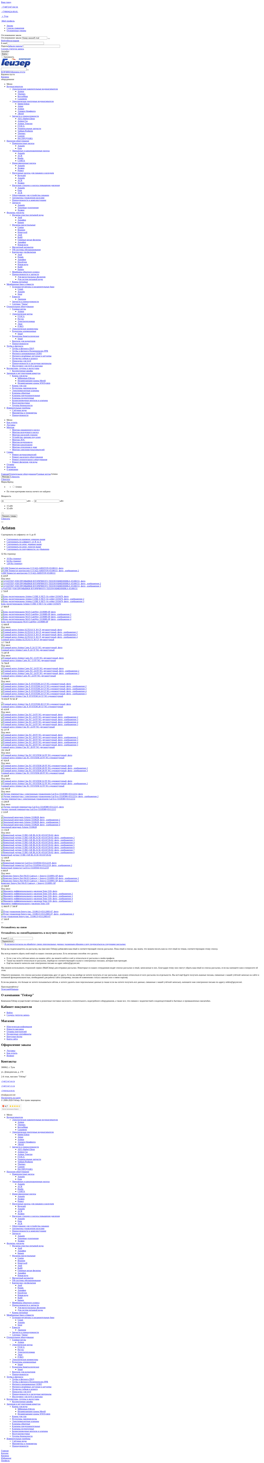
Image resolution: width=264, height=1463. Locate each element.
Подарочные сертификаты (19, 1034)
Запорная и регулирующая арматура (23, 373)
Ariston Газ (23, 121)
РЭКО (21, 326)
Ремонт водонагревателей (24, 454)
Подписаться (7, 941)
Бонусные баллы (14, 1036)
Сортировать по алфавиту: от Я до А (24, 542)
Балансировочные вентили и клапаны (30, 400)
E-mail (4, 43)
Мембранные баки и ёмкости (20, 284)
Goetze (21, 227)
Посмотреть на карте (11, 1098)
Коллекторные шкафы (22, 371)
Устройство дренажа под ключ (26, 437)
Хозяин (21, 168)
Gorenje (21, 136)
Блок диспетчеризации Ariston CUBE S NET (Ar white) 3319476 (31, 604)
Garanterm (22, 99)
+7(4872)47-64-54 (9, 7)
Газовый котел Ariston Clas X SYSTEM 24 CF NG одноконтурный (32, 696)
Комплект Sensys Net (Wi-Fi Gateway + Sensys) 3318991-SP (28, 883)
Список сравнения (15, 28)
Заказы (10, 25)
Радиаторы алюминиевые (24, 331)
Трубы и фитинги (15, 346)
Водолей (22, 175)
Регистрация (13, 40)
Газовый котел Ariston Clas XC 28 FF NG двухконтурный (28, 747)
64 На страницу (14, 561)
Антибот (5, 51)
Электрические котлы (22, 314)
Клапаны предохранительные (26, 395)
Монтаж (10, 427)
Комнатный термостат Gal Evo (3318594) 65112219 (25, 868)
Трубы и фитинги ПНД (23, 348)
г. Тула (4, 16)
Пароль (4, 46)
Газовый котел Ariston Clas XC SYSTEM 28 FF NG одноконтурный (32, 773)
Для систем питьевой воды (30, 279)
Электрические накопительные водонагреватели (35, 89)
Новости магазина (15, 1029)
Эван (20, 324)
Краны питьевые (20, 282)
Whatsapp (14, 989)
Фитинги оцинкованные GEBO (27, 353)
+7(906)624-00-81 (9, 11)
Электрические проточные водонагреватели (33, 101)
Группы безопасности (22, 405)
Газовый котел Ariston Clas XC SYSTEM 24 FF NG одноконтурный (32, 757)
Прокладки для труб (21, 361)
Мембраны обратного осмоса (25, 272)
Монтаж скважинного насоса (26, 430)
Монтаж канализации (22, 444)
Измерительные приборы (18, 408)
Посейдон (22, 262)
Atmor (20, 106)
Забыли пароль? (15, 46)
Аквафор (22, 220)
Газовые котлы (19, 309)
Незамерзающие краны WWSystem (34, 383)
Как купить (12, 422)
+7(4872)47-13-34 (8, 1086)
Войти (4, 40)
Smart (20, 334)
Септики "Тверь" (20, 304)
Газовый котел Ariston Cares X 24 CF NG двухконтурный (28, 650)
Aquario (21, 146)
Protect (21, 170)
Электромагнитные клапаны (25, 390)
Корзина (5, 77)
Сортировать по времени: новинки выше (26, 539)
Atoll (20, 217)
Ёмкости (16, 296)
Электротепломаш (26, 321)
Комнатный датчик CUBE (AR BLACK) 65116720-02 (26, 855)
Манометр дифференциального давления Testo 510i (25, 903)
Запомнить (9, 57)
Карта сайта (12, 1039)
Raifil (20, 237)
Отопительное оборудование (20, 306)
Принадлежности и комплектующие (29, 200)
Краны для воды (20, 376)
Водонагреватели (15, 86)
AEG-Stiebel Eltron (26, 118)
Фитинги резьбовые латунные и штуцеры (31, 356)
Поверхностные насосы (23, 143)
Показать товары (9, 516)
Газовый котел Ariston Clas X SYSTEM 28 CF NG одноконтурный (32, 706)
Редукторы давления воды (24, 388)
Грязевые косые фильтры (29, 240)
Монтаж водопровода (22, 442)
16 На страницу (14, 558)
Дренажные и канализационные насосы (31, 151)
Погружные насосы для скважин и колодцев (33, 173)
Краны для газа (19, 385)
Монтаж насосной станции (25, 435)
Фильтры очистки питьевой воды (28, 215)
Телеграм (5, 989)
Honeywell (22, 232)
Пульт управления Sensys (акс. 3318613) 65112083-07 (26, 916)
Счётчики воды (19, 410)
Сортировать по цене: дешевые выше (24, 544)
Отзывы (10, 464)
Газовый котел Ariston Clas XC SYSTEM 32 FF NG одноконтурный (32, 786)
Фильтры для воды (15, 212)
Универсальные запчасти (29, 128)
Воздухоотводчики (21, 403)
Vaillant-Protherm (25, 131)
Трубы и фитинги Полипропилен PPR (30, 351)
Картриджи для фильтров (24, 252)
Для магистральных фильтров (32, 277)
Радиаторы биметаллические (25, 336)
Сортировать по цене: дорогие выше (24, 547)
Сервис (10, 452)
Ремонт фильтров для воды (24, 462)
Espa (20, 148)
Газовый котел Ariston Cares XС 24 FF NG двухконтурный (28, 676)
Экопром (22, 299)
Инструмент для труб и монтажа (27, 366)
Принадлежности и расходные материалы (31, 363)
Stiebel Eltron (23, 104)
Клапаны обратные (21, 393)
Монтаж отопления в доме (24, 447)
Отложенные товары (16, 30)
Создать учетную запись (12, 49)
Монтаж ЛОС (18, 440)
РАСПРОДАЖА (25, 138)
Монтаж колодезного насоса (25, 432)
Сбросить (5, 479)
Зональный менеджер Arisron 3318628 (19, 827)
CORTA (21, 160)
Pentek (21, 257)
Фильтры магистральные (23, 225)
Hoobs (20, 158)
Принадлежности (20, 343)
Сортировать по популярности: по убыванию (28, 549)
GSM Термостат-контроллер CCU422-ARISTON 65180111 (28, 573)
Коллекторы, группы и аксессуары (23, 368)
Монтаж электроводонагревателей (28, 449)
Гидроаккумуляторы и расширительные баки (33, 287)
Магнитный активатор (22, 247)
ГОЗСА (21, 126)
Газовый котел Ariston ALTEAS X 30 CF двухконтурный (27, 639)
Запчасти (16, 202)
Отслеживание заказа (11, 38)
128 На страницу (14, 563)
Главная (5, 474)
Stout (20, 294)
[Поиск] (28, 69)
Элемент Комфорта (27, 111)
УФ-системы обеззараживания (26, 249)
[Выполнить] (49, 38)
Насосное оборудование (18, 141)
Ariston (21, 91)
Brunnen (21, 230)
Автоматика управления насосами (28, 198)
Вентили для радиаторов (23, 341)
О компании (12, 469)
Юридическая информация (19, 1026)
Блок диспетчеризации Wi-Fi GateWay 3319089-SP (24, 622)
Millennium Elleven (26, 378)
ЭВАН (21, 113)
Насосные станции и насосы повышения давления (36, 185)
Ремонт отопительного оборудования (29, 459)
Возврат (10, 1055)
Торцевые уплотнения (28, 207)
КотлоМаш (23, 96)
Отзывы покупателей (17, 1031)
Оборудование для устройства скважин (30, 195)
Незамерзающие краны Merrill (32, 380)
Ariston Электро (25, 123)
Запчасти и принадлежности (25, 116)
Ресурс (21, 319)
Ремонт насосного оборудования (27, 457)
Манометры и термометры (24, 413)
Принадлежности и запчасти (25, 274)
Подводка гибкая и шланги (25, 358)
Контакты (11, 467)
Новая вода (23, 245)
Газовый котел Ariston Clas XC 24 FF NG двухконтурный (28, 727)
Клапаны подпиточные (23, 398)
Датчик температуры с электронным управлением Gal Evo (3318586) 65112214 (38, 799)
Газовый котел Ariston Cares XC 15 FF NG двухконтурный (28, 660)
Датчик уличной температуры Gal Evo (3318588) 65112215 (28, 809)
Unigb (20, 289)
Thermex (21, 94)
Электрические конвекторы (25, 329)
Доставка (11, 425)
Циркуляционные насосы (24, 163)
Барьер (21, 222)
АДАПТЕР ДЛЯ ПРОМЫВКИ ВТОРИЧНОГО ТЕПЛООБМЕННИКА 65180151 (39, 588)
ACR (20, 156)
